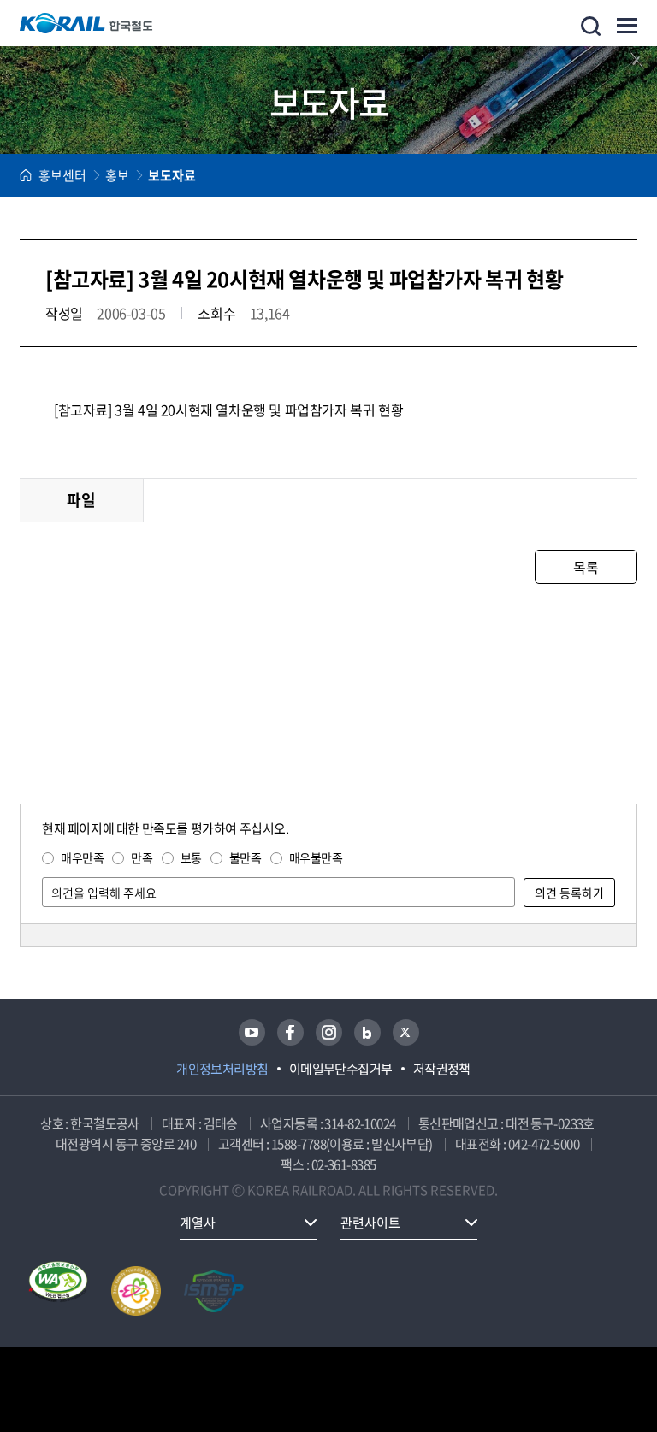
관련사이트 (370, 1222)
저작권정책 (442, 1068)
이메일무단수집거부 (341, 1068)
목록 (585, 567)
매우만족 (82, 857)
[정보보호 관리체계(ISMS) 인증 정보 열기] (214, 1291)
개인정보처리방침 (222, 1068)
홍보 (117, 175)
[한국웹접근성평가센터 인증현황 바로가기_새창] (58, 1291)
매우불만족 (316, 857)
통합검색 (591, 26)
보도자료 (172, 175)
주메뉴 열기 (627, 25)
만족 (141, 857)
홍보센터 (62, 175)
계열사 (198, 1222)
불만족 (245, 857)
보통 (191, 857)
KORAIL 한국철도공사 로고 (86, 23)
